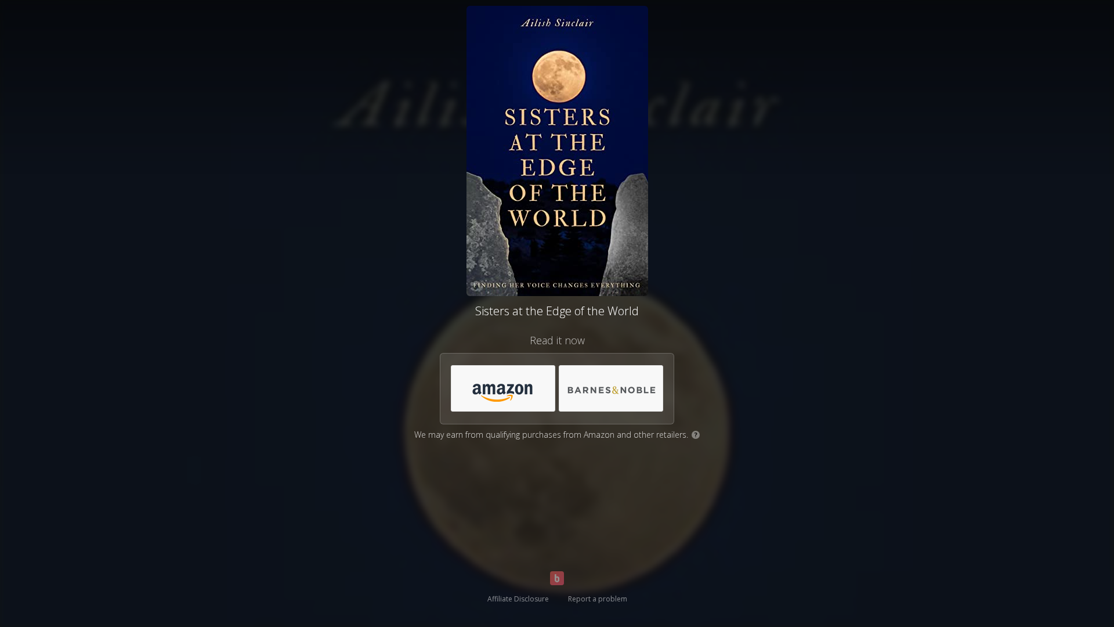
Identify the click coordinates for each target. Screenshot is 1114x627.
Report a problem (597, 599)
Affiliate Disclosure (518, 599)
